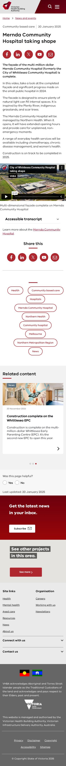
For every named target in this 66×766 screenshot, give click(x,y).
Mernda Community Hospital (35, 308)
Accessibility (28, 747)
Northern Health (35, 316)
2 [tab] (33, 463)
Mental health (11, 605)
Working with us (45, 605)
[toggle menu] (57, 6)
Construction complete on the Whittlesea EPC (30, 418)
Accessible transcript (23, 219)
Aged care (9, 611)
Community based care (46, 290)
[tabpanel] (33, 418)
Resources (9, 618)
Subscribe (20, 528)
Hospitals (35, 299)
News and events (25, 18)
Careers (40, 598)
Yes (10, 483)
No (22, 483)
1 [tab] (30, 463)
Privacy (18, 740)
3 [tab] (36, 463)
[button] (50, 6)
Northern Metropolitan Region (35, 342)
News (35, 351)
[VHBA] (14, 6)
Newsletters (43, 611)
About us (8, 631)
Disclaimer (33, 740)
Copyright (51, 740)
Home (6, 18)
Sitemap (45, 747)
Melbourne (35, 334)
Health (15, 290)
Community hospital (35, 325)
